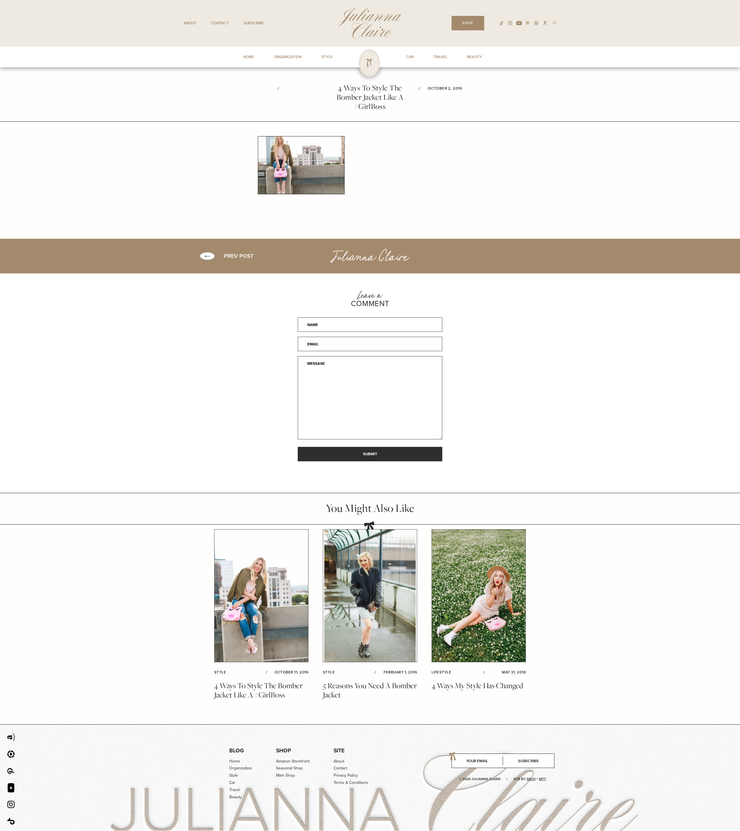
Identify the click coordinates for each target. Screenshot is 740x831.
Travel (234, 790)
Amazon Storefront (293, 761)
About (190, 23)
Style (233, 775)
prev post (239, 256)
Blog (236, 750)
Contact (220, 23)
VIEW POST (261, 596)
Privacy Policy (346, 775)
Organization (240, 768)
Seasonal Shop (289, 768)
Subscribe (254, 23)
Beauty (235, 797)
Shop (283, 750)
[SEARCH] (554, 22)
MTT (542, 779)
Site (339, 750)
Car (232, 783)
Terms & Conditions (351, 783)
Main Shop (285, 775)
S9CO (531, 779)
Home (234, 761)
